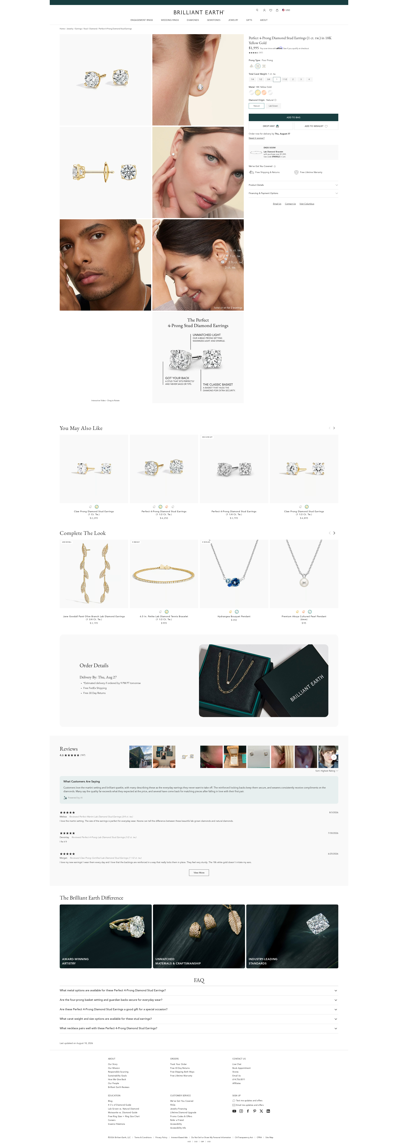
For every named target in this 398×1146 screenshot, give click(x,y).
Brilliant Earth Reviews (118, 1087)
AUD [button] (189, 1141)
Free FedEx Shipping (95, 688)
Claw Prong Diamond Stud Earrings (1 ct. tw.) (94, 513)
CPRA (259, 1138)
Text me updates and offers (249, 1101)
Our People (113, 1083)
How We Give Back (117, 1080)
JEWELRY (233, 20)
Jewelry (70, 29)
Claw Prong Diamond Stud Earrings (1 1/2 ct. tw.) (304, 513)
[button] (293, 185)
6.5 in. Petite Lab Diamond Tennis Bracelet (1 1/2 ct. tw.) (164, 618)
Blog (110, 1101)
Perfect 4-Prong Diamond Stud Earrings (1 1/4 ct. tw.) (234, 513)
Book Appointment (241, 1068)
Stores (235, 1072)
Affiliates (236, 1083)
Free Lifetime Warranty (181, 1076)
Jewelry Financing (178, 1109)
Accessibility (176, 1124)
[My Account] (264, 10)
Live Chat (236, 1064)
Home (62, 29)
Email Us (236, 1076)
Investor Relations (116, 1124)
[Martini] (251, 66)
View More (199, 873)
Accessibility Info (178, 1128)
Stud (86, 29)
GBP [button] (202, 1141)
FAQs (172, 1105)
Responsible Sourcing (118, 1072)
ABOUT (263, 20)
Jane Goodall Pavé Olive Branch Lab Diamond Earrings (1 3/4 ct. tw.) (94, 618)
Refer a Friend (177, 1120)
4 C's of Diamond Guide (119, 1105)
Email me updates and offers (250, 1105)
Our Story (112, 1064)
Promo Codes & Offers (181, 1117)
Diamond (93, 29)
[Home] (199, 12)
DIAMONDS (193, 20)
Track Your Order (178, 1064)
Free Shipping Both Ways (182, 1072)
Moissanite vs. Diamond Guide (122, 1113)
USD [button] (209, 1141)
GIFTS (249, 20)
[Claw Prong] (264, 66)
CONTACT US (239, 1059)
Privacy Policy (161, 1138)
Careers (112, 1120)
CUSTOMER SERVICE (180, 1096)
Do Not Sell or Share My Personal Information (211, 1138)
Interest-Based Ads (179, 1138)
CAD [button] (196, 1141)
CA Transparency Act (244, 1138)
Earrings (78, 29)
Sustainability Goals (117, 1076)
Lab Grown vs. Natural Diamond (123, 1109)
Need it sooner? (257, 138)
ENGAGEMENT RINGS (142, 20)
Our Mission (114, 1068)
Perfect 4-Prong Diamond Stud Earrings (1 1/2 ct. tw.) (164, 513)
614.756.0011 (238, 1080)
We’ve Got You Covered (181, 1101)
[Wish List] (270, 10)
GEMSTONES (213, 20)
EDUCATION (114, 1096)
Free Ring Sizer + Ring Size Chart (124, 1117)
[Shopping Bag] (277, 10)
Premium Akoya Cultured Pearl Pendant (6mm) (304, 618)
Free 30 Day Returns (94, 693)
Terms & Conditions (143, 1138)
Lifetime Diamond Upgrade (183, 1113)
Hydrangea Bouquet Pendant (234, 617)
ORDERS (174, 1059)
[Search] (257, 10)
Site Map (269, 1138)
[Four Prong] (258, 66)
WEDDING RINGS (170, 20)
